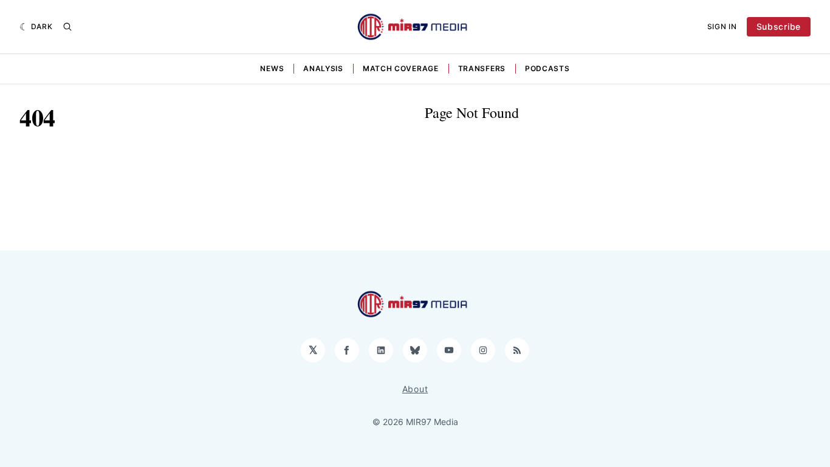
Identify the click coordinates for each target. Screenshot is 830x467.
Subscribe (778, 26)
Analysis (323, 68)
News (272, 68)
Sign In (722, 26)
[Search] (67, 27)
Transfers (482, 68)
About (415, 389)
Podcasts (547, 68)
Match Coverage (401, 68)
